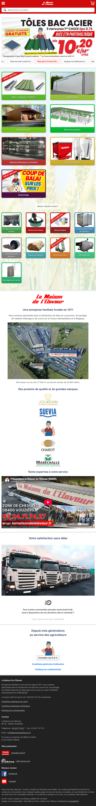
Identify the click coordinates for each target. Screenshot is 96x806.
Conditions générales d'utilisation (48, 664)
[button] (3, 3)
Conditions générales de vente (15, 701)
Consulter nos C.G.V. (48, 658)
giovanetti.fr (74, 801)
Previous (6, 38)
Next (90, 38)
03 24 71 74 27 (18, 728)
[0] (92, 3)
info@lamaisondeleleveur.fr (19, 733)
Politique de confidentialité (48, 669)
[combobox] (48, 10)
